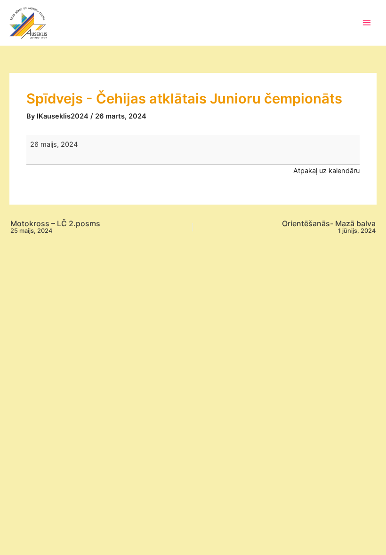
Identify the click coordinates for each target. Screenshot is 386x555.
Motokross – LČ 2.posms (55, 227)
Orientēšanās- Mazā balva (329, 227)
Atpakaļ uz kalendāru (326, 170)
